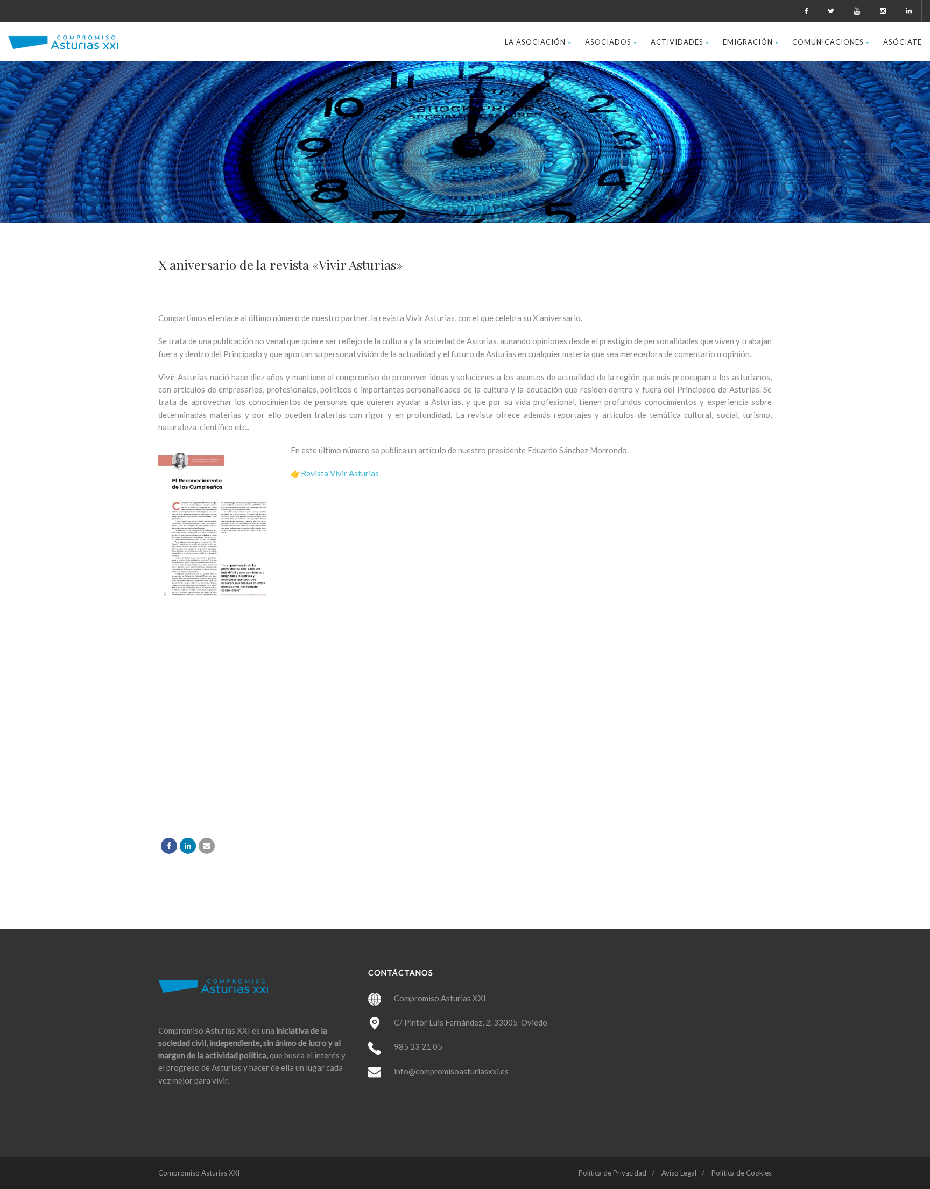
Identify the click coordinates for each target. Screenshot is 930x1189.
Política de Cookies (741, 1173)
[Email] (207, 846)
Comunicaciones (828, 42)
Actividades (677, 42)
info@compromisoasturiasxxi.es (451, 1071)
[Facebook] (169, 846)
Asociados (608, 42)
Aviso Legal (678, 1173)
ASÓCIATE (902, 42)
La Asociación (535, 42)
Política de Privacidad (612, 1173)
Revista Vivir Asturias (340, 473)
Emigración (748, 42)
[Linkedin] (188, 846)
